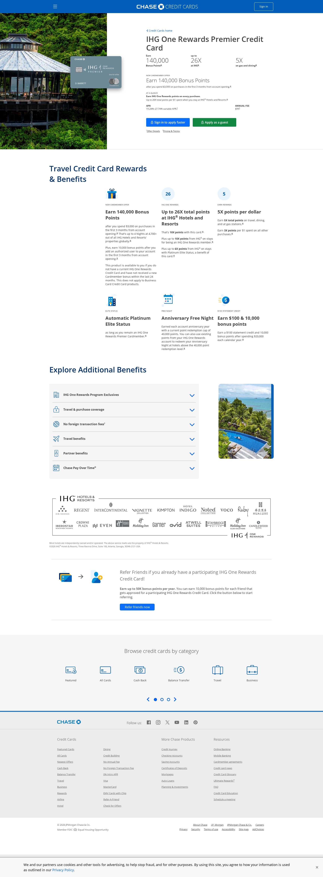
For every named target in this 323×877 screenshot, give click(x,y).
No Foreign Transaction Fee (118, 768)
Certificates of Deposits (174, 768)
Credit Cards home (160, 31)
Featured (71, 680)
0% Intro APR (110, 774)
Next (175, 699)
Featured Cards (65, 749)
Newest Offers (65, 761)
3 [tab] (168, 699)
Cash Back (140, 680)
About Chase (200, 824)
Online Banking (222, 749)
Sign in (266, 6)
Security (195, 829)
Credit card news (223, 768)
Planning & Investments (175, 787)
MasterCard (109, 787)
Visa (105, 780)
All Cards (106, 680)
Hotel (60, 805)
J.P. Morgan (217, 824)
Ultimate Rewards (224, 780)
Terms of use (211, 829)
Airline (60, 799)
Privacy (183, 829)
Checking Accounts (172, 755)
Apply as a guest (220, 123)
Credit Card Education (226, 793)
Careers (260, 824)
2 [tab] (161, 699)
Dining (106, 749)
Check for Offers (112, 805)
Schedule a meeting (224, 799)
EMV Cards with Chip (114, 793)
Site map (244, 829)
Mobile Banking (222, 755)
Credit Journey (169, 749)
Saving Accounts (171, 761)
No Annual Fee (111, 761)
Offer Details (153, 131)
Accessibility (228, 829)
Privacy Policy (63, 870)
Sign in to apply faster (172, 123)
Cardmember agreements (228, 761)
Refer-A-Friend (111, 799)
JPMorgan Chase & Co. (239, 824)
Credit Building (111, 755)
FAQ (216, 787)
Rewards (62, 793)
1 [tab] (155, 699)
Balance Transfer (179, 680)
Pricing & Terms (171, 131)
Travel (219, 680)
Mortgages (167, 774)
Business (253, 680)
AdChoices (258, 829)
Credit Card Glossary (225, 774)
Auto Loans (168, 780)
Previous (148, 699)
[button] (317, 867)
